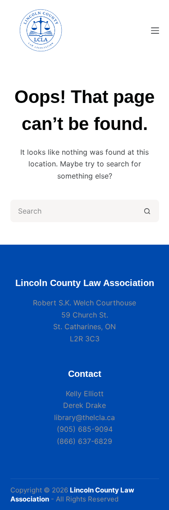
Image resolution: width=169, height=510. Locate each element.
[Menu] (155, 31)
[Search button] (148, 211)
